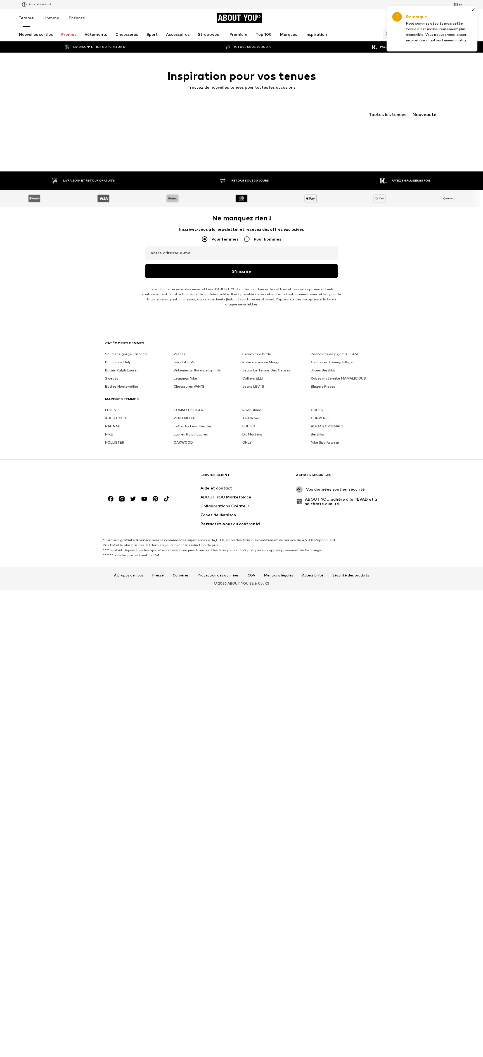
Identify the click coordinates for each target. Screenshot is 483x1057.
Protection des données (218, 585)
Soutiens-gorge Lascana (126, 363)
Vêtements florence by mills (197, 379)
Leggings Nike (185, 387)
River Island (251, 419)
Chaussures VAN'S (189, 396)
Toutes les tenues (387, 114)
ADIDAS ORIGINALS (327, 435)
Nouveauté (424, 114)
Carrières (181, 585)
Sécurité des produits (350, 585)
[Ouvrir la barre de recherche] (386, 34)
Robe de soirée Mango (261, 371)
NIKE (109, 443)
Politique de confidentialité (205, 303)
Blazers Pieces (323, 396)
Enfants (77, 17)
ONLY (247, 451)
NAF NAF (112, 435)
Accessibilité (312, 585)
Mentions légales (278, 585)
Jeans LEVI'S (253, 396)
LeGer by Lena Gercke (192, 435)
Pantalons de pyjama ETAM (334, 363)
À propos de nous (128, 585)
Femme (26, 17)
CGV (251, 585)
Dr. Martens (252, 443)
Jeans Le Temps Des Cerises (266, 379)
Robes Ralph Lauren (122, 379)
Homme (51, 17)
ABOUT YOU (115, 427)
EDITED (248, 435)
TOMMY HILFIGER (188, 419)
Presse (158, 585)
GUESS (317, 419)
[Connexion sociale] (110, 508)
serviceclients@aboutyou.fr (226, 308)
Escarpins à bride (256, 363)
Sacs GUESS (184, 371)
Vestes (179, 363)
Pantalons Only (118, 371)
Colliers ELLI (252, 387)
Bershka (317, 443)
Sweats (111, 387)
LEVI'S (110, 419)
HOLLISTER (114, 451)
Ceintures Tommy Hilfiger (332, 371)
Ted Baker (251, 427)
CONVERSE (320, 427)
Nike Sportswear (325, 451)
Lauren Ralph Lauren (191, 443)
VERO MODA (184, 427)
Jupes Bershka (323, 379)
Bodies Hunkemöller (121, 396)
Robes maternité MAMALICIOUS (338, 387)
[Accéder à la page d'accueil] (135, 487)
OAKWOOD (183, 451)
